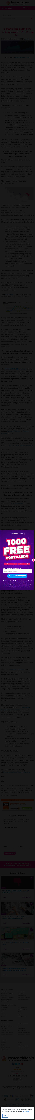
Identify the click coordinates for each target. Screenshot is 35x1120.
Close (5, 1116)
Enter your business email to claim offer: (12, 568)
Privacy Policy (26, 1111)
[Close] (32, 532)
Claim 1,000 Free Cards (17, 576)
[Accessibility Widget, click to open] (33, 560)
